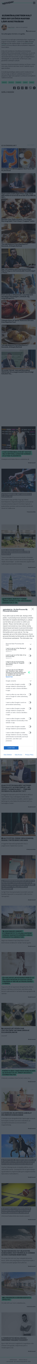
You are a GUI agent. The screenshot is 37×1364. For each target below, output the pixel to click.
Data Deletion (8, 754)
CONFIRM (11, 748)
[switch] (29, 649)
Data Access (18, 754)
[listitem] (18, 644)
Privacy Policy (29, 754)
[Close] (33, 609)
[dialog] (18, 682)
